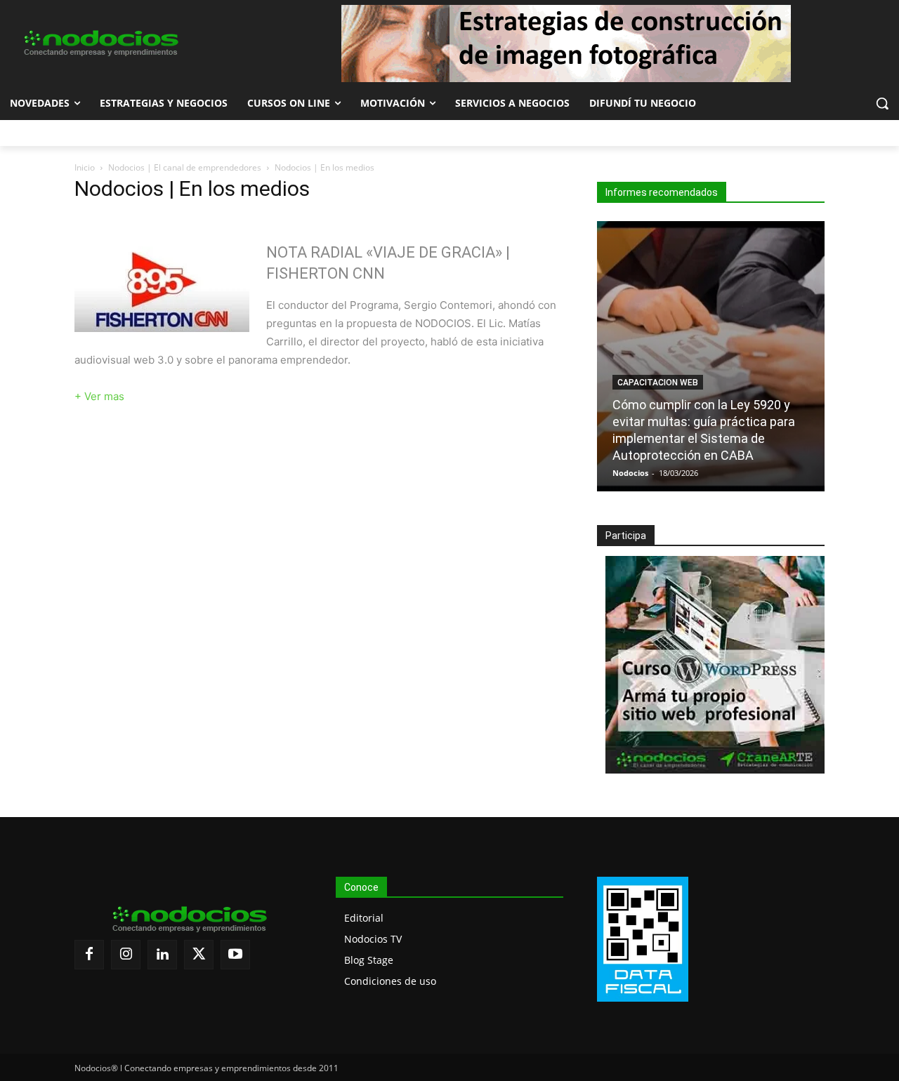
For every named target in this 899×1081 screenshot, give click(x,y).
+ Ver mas (99, 396)
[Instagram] (125, 954)
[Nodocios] (99, 43)
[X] (199, 954)
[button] (882, 103)
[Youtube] (235, 954)
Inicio (84, 167)
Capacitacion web (657, 382)
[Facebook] (89, 954)
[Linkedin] (162, 954)
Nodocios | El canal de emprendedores (184, 167)
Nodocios (630, 472)
